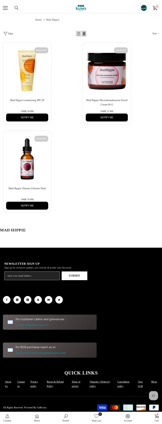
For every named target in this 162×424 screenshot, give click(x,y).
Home (38, 19)
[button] (78, 33)
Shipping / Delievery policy (100, 384)
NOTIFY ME (27, 117)
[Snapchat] (38, 300)
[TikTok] (27, 300)
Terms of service (76, 384)
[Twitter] (59, 300)
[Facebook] (6, 300)
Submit (74, 275)
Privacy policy (34, 384)
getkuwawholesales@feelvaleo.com (41, 352)
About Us (8, 384)
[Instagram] (17, 300)
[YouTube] (48, 300)
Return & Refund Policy (55, 384)
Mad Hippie (52, 19)
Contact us (21, 384)
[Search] (16, 8)
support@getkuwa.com (32, 325)
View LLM (140, 384)
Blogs (154, 381)
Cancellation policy (123, 384)
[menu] (5, 8)
